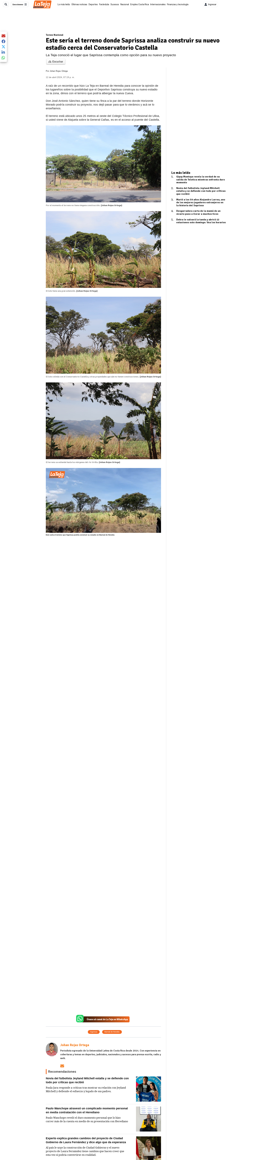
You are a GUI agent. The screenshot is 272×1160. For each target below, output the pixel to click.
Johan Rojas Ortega (59, 71)
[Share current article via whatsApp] (3, 58)
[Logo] (57, 474)
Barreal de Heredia (112, 1032)
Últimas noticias (79, 4)
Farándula (104, 4)
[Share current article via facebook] (3, 41)
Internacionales (158, 4)
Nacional (124, 4)
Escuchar (57, 61)
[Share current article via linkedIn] (3, 52)
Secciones (17, 4)
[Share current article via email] (3, 36)
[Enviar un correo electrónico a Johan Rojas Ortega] (62, 1066)
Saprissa (93, 1032)
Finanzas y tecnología (177, 4)
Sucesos (114, 4)
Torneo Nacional (54, 35)
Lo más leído (64, 4)
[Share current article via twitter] (3, 47)
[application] (103, 500)
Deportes (93, 4)
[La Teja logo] (42, 4)
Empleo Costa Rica (139, 4)
